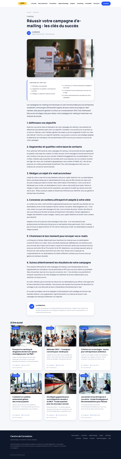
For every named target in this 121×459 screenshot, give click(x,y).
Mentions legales (101, 438)
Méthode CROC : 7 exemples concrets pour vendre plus (58, 350)
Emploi (72, 3)
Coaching (80, 3)
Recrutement (42, 3)
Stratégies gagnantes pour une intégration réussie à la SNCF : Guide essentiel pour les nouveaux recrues (58, 400)
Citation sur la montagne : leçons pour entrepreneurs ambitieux (95, 350)
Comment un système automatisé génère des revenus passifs (21, 399)
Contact (106, 3)
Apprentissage (63, 3)
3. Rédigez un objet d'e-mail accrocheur (43, 94)
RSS (109, 438)
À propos (96, 3)
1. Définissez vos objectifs (39, 86)
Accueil (33, 3)
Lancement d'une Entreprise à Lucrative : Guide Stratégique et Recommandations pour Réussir (94, 399)
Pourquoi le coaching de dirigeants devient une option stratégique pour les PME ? (24, 351)
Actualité (88, 3)
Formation (52, 3)
